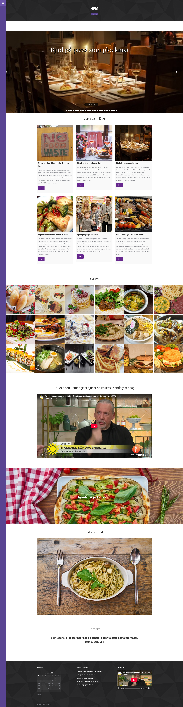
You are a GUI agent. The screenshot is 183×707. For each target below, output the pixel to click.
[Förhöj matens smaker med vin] (94, 143)
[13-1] (168, 358)
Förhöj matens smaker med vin (86, 675)
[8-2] (168, 329)
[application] (134, 680)
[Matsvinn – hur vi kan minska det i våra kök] (55, 143)
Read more (41, 188)
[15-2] (79, 299)
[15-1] (20, 299)
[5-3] (50, 329)
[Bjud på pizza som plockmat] (133, 143)
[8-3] (138, 329)
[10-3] (138, 299)
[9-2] (20, 358)
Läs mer (91, 105)
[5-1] (79, 329)
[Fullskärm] (149, 688)
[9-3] (50, 358)
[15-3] (50, 299)
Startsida (94, 14)
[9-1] (79, 358)
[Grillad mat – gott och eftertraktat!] (133, 214)
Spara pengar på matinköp (85, 685)
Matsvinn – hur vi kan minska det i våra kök (89, 671)
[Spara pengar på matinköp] (94, 214)
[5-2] (20, 329)
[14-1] (109, 329)
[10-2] (109, 299)
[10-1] (168, 299)
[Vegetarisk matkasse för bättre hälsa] (55, 214)
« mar (39, 694)
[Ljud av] (146, 688)
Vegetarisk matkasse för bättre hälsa (88, 681)
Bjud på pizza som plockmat (85, 678)
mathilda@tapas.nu (94, 642)
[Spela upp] (119, 688)
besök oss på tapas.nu (94, 497)
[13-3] (138, 358)
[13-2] (109, 358)
